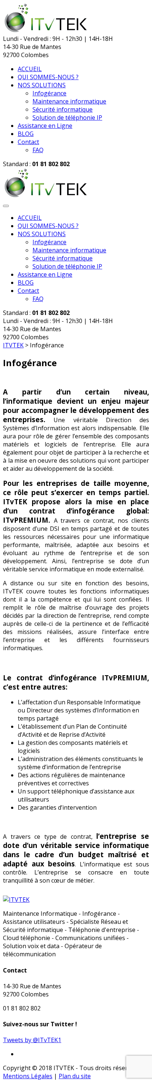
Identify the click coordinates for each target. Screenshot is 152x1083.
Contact (28, 142)
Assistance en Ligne (45, 126)
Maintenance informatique (69, 101)
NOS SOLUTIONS (42, 85)
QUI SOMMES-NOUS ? (48, 77)
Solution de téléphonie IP (67, 117)
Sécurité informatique (62, 109)
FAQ (38, 150)
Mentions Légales (27, 1076)
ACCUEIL (30, 69)
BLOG (26, 134)
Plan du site (75, 1076)
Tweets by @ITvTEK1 (32, 1040)
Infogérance (49, 93)
